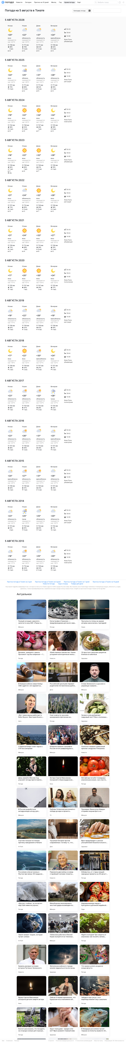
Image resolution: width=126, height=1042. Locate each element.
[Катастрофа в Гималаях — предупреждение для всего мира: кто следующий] (63, 614)
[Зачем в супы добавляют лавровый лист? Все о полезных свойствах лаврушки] (94, 708)
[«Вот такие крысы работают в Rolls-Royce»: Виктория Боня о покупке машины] (31, 708)
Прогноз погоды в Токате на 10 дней (106, 582)
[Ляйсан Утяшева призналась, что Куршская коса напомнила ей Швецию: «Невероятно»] (63, 990)
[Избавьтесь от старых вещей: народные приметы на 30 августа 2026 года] (94, 865)
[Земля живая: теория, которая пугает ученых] (31, 928)
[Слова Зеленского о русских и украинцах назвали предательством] (94, 677)
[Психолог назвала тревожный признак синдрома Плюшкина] (94, 740)
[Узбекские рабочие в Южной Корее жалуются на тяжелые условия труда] (63, 928)
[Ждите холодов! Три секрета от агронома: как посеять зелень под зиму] (94, 928)
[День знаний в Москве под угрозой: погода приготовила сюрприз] (31, 771)
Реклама (16, 1040)
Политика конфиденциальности (65, 1040)
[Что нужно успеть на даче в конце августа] (94, 959)
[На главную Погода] (9, 2)
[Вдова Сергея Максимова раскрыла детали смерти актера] (31, 990)
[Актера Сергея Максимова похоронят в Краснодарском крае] (63, 771)
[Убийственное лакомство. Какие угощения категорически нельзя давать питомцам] (63, 645)
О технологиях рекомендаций (84, 1040)
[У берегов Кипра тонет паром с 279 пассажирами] (31, 740)
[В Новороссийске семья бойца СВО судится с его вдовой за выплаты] (31, 677)
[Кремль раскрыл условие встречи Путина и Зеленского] (31, 959)
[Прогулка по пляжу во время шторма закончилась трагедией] (94, 614)
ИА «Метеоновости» (118, 1040)
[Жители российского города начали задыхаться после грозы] (63, 959)
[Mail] (3, 2)
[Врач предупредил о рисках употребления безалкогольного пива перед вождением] (94, 834)
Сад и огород (63, 584)
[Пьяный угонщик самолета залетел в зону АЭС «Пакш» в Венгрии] (31, 614)
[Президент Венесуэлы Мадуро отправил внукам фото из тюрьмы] (94, 802)
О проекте (51, 1040)
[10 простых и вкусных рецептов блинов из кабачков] (94, 645)
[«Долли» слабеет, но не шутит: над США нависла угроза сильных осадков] (31, 896)
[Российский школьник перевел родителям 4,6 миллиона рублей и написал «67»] (63, 677)
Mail (3, 1040)
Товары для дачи (77, 584)
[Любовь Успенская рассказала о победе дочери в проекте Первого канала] (63, 802)
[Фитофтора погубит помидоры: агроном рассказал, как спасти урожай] (94, 771)
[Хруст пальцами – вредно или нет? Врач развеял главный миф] (63, 1022)
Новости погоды (49, 584)
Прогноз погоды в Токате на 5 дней (48, 582)
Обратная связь (98, 1040)
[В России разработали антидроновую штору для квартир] (31, 802)
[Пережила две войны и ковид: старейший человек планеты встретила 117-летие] (63, 865)
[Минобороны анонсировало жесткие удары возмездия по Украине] (63, 896)
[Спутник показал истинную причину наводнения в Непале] (31, 834)
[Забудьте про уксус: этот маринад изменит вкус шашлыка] (94, 990)
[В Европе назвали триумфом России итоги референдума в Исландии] (63, 740)
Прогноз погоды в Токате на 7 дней (76, 582)
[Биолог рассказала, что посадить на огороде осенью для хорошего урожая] (31, 1022)
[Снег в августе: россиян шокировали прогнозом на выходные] (63, 708)
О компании (9, 1040)
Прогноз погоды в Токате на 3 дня (19, 582)
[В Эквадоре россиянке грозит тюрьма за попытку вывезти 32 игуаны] (94, 1022)
